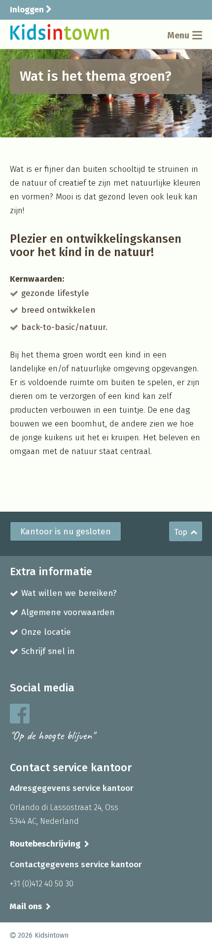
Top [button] (180, 532)
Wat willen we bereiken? (69, 593)
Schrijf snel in (48, 651)
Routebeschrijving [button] (45, 844)
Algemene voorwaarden (68, 612)
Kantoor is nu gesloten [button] (65, 531)
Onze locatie (46, 632)
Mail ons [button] (26, 906)
